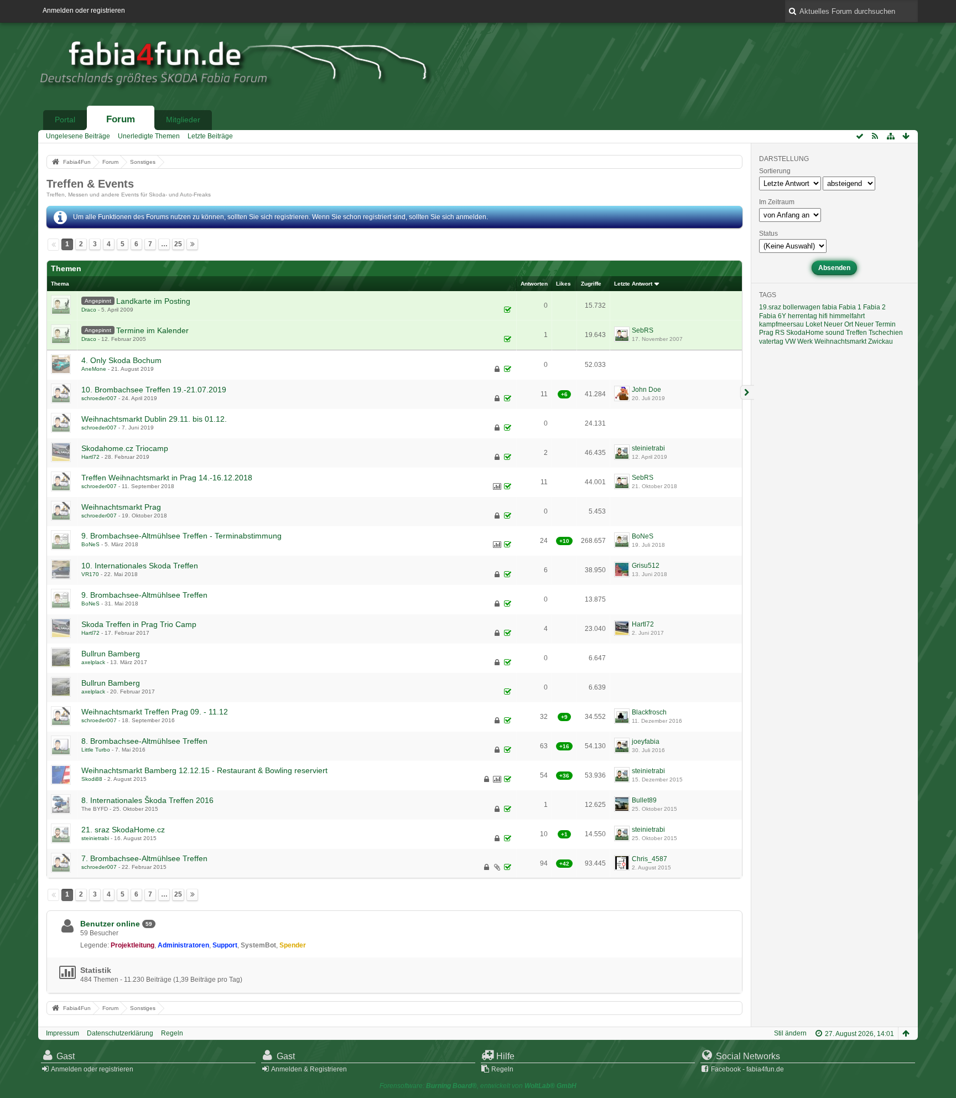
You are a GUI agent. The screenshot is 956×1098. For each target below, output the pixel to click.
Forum (120, 119)
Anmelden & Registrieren (309, 1069)
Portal (65, 119)
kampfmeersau (781, 324)
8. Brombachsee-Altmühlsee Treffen (144, 741)
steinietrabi (648, 448)
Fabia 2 (874, 307)
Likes (563, 284)
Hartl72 (90, 457)
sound (834, 332)
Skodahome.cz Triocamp (124, 448)
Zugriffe (591, 284)
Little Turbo (95, 750)
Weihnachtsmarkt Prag (121, 507)
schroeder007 (99, 398)
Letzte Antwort (633, 284)
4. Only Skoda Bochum (121, 360)
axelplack (93, 662)
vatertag (771, 341)
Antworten (534, 284)
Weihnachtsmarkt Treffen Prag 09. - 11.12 (154, 711)
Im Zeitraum (776, 202)
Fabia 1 (850, 307)
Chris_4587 (649, 859)
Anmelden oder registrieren (84, 10)
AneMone (93, 369)
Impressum (62, 1033)
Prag (766, 332)
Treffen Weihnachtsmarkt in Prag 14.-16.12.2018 (166, 477)
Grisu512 (645, 565)
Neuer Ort (838, 324)
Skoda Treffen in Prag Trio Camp (138, 624)
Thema (60, 284)
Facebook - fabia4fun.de (747, 1069)
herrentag (802, 316)
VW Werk (799, 341)
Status (768, 233)
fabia (829, 307)
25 (178, 244)
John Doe (646, 389)
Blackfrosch (649, 712)
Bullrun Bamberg (110, 653)
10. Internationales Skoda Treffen (139, 565)
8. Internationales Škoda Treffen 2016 (147, 800)
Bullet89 (644, 800)
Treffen (856, 332)
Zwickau (880, 341)
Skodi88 (91, 779)
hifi (823, 316)
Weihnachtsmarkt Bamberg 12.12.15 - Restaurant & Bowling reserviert (204, 770)
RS (779, 332)
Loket (814, 324)
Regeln (172, 1033)
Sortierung (775, 171)
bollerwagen (801, 307)
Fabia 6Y (772, 316)
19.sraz (770, 307)
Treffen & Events (90, 184)
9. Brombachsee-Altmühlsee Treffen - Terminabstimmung (181, 535)
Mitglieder (183, 119)
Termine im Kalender (152, 330)
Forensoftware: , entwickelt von (478, 1086)
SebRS (642, 330)
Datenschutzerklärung (120, 1033)
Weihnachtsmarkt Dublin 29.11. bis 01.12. (154, 419)
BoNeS (90, 544)
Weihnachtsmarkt (840, 341)
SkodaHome (805, 332)
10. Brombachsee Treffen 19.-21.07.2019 (153, 389)
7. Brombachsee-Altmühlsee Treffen (144, 858)
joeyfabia (645, 741)
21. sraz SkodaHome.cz (123, 829)
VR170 (90, 574)
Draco (88, 310)
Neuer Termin (875, 324)
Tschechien (886, 332)
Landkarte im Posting (153, 301)
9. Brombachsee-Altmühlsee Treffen (144, 595)
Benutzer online (110, 923)
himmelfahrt (847, 316)
